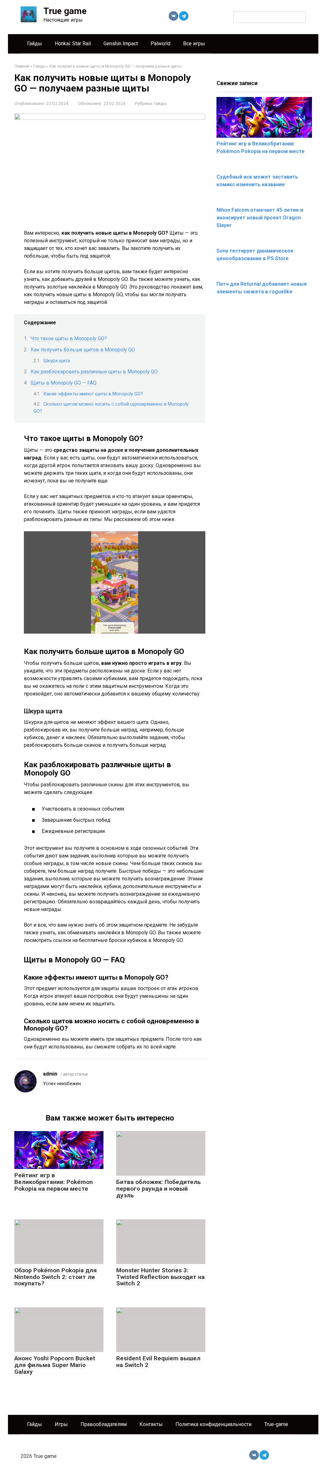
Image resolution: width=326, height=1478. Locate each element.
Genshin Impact (120, 43)
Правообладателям (104, 1424)
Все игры (194, 43)
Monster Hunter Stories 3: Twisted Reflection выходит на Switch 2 (160, 1277)
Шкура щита (56, 361)
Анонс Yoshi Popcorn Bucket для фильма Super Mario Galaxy (54, 1365)
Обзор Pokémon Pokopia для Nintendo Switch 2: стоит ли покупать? (55, 1277)
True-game (276, 1424)
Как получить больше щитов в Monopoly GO (83, 350)
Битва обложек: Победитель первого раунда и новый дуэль (158, 1188)
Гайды (34, 43)
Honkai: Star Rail (73, 43)
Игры (61, 1424)
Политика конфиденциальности (213, 1424)
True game (65, 11)
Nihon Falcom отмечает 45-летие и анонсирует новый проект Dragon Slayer (259, 217)
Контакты (151, 1424)
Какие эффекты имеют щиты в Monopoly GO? (93, 394)
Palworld (160, 43)
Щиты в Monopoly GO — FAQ (63, 383)
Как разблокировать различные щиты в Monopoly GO (94, 372)
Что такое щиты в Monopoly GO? (69, 338)
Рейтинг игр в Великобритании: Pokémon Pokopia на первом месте (53, 1182)
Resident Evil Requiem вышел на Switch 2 (158, 1362)
